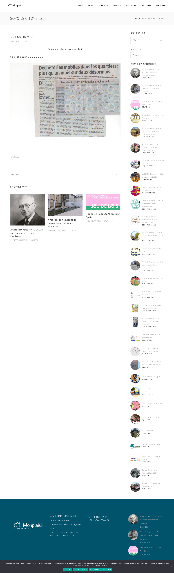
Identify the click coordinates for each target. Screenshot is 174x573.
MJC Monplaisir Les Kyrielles (151, 417)
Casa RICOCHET (147, 431)
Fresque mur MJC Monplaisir (151, 377)
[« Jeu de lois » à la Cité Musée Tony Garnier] (103, 202)
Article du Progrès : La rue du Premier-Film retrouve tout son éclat (152, 235)
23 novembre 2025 (149, 209)
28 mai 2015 (14, 41)
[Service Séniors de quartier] (135, 446)
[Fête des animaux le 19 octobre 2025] (135, 281)
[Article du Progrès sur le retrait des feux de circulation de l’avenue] (135, 265)
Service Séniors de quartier (151, 444)
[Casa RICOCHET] (135, 433)
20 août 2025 (147, 340)
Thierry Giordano (20, 240)
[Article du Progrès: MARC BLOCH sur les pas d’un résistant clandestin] (27, 209)
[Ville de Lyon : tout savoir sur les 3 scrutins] (135, 118)
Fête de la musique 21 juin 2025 (152, 404)
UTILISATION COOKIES (99, 520)
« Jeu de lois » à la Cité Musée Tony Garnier (103, 215)
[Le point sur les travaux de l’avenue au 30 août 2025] (135, 351)
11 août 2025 (147, 367)
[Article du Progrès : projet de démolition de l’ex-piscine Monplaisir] (65, 205)
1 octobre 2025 (148, 297)
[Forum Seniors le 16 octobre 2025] (135, 252)
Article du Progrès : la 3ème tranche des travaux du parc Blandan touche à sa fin (151, 131)
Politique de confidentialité (100, 569)
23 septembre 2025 (149, 327)
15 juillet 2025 (148, 379)
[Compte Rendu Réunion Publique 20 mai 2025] (135, 473)
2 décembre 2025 (148, 193)
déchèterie (14, 157)
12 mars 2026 (147, 121)
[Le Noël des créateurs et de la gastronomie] (135, 191)
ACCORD (68, 569)
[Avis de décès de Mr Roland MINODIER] (135, 295)
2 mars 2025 (146, 489)
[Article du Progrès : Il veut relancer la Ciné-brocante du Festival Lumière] (135, 148)
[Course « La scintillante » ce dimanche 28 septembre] (135, 308)
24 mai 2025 (146, 447)
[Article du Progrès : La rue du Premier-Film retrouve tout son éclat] (135, 236)
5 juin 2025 (146, 420)
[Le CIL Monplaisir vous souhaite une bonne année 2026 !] (135, 177)
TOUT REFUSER (81, 569)
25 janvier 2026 (148, 153)
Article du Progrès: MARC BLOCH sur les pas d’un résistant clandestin (26, 233)
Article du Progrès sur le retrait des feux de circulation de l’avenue (152, 265)
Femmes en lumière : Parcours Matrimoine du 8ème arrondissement (152, 204)
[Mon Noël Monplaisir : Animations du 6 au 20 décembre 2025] (135, 220)
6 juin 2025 (146, 406)
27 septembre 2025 (149, 311)
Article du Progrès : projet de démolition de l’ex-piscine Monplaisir (62, 223)
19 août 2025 (147, 354)
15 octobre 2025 (148, 241)
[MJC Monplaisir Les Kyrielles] (135, 419)
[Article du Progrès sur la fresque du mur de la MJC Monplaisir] (135, 322)
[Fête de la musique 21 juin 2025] (135, 406)
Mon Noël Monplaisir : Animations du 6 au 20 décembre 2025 (149, 219)
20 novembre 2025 (149, 225)
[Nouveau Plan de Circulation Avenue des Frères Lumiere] (135, 365)
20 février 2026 (148, 137)
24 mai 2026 (33, 240)
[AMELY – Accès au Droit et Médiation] (135, 460)
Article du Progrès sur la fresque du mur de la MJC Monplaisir (150, 321)
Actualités (143, 18)
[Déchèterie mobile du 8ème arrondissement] (135, 338)
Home (135, 18)
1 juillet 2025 (147, 394)
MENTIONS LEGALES (98, 517)
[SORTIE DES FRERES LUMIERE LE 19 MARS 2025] (135, 487)
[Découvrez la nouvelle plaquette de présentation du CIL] (135, 164)
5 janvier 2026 (147, 179)
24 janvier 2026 (148, 166)
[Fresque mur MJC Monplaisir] (135, 378)
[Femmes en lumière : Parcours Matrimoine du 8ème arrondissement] (135, 204)
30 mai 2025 (146, 433)
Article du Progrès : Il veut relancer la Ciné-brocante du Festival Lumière (151, 147)
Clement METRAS (57, 230)
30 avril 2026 (70, 230)
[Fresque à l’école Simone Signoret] (135, 392)
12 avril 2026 (108, 221)
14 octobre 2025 (148, 254)
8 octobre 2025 (148, 270)
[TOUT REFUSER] (171, 567)
